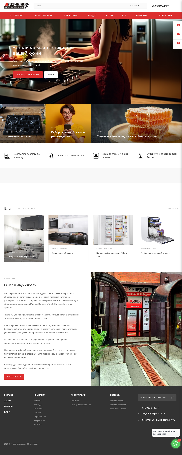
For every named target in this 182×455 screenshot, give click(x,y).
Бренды (8, 406)
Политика (75, 401)
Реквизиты (38, 409)
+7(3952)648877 (160, 6)
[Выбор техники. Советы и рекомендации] (68, 123)
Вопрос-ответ (40, 421)
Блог (7, 412)
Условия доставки (118, 405)
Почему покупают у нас (81, 405)
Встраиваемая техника (28, 75)
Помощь (115, 395)
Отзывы (37, 413)
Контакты (38, 425)
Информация (78, 395)
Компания (39, 395)
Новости (37, 401)
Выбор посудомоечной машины (155, 253)
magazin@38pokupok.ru (153, 413)
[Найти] (143, 6)
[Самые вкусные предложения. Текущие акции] (136, 123)
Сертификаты (40, 417)
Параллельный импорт (63, 253)
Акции (51, 75)
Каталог (8, 395)
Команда (38, 405)
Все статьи (173, 209)
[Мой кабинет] (176, 6)
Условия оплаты (117, 401)
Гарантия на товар (118, 409)
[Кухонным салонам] (23, 123)
